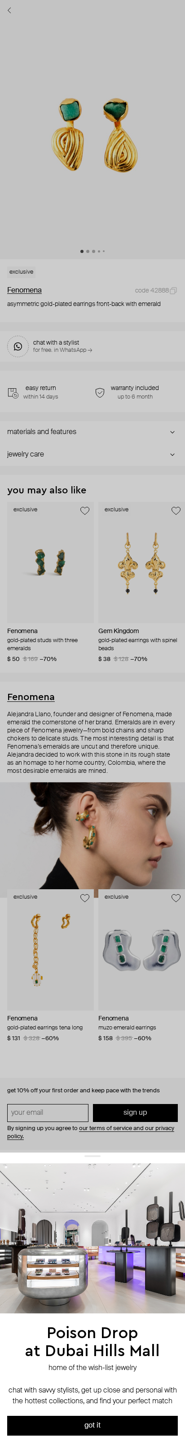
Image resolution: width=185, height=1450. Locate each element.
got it (92, 1425)
